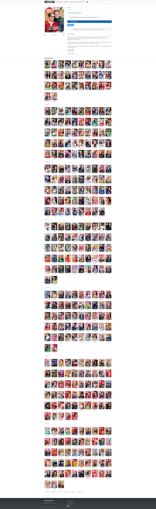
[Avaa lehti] (47, 64)
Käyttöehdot (70, 500)
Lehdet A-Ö (66, 1)
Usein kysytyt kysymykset (50, 503)
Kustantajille (70, 502)
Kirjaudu (82, 1)
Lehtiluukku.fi (50, 500)
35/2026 (98, 17)
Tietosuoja (69, 501)
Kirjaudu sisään (93, 29)
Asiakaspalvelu (47, 502)
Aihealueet (73, 1)
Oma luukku (60, 1)
